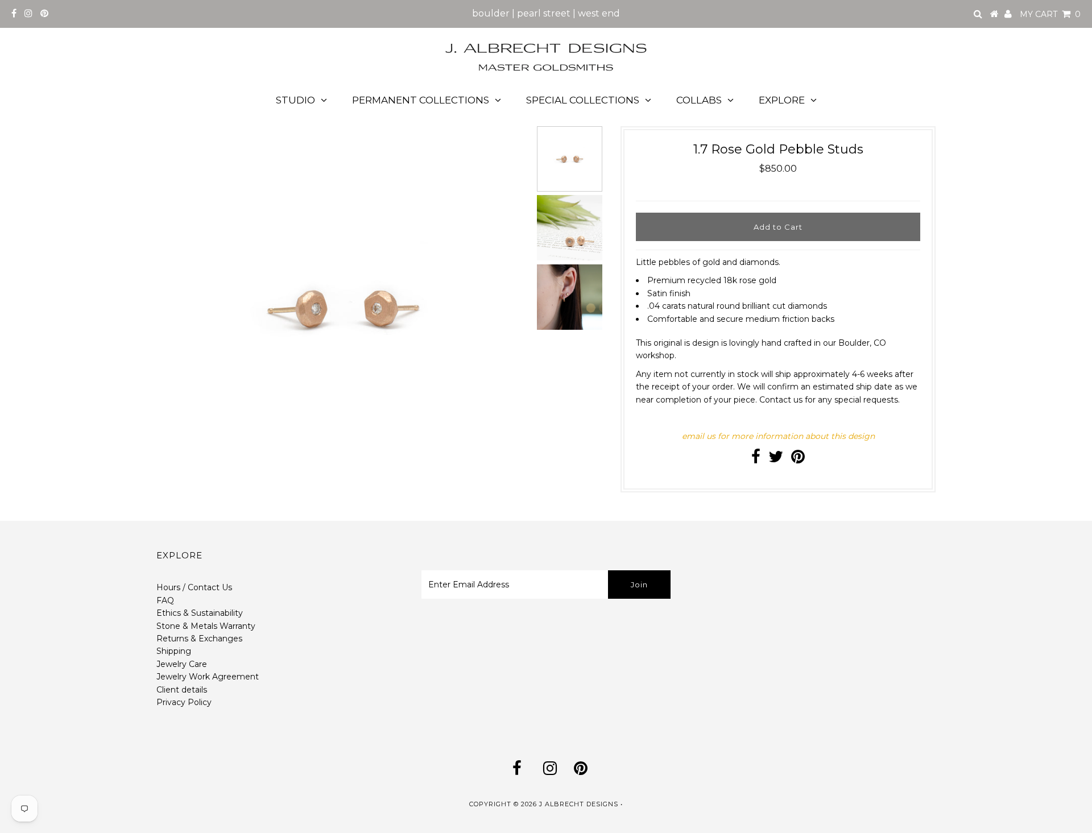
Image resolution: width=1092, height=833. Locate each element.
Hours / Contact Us (194, 587)
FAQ (165, 600)
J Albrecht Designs (578, 804)
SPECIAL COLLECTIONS (582, 100)
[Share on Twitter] (775, 459)
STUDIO (295, 100)
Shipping (173, 651)
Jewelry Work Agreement (207, 677)
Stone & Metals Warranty (205, 626)
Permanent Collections (420, 100)
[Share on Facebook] (755, 459)
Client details (181, 690)
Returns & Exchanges (199, 638)
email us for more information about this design (778, 436)
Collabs (699, 100)
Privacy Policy (184, 702)
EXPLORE (782, 100)
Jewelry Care (181, 664)
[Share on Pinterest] (798, 459)
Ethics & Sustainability (199, 613)
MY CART (1050, 14)
